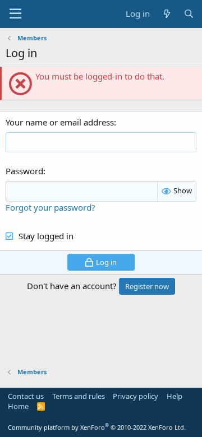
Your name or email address (60, 122)
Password (24, 170)
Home (18, 406)
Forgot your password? (50, 207)
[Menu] (15, 14)
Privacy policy (135, 396)
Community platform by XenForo (97, 427)
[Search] (189, 13)
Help (174, 396)
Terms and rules (78, 396)
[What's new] (166, 13)
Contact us (26, 396)
